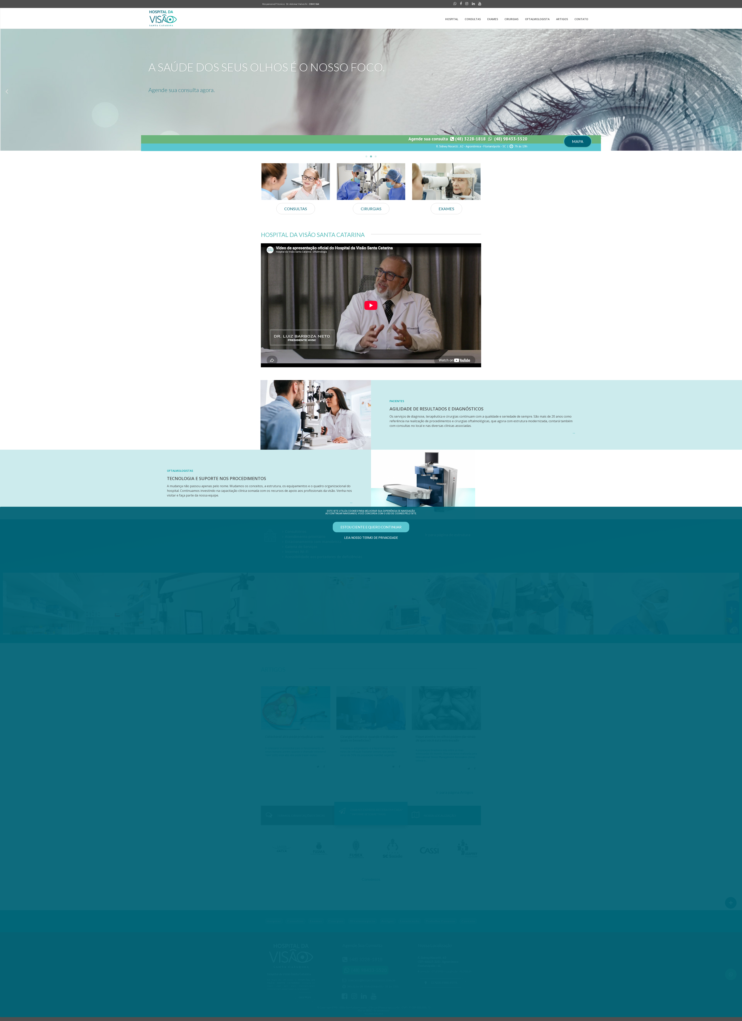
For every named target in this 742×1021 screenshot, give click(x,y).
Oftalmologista (537, 19)
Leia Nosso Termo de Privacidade (371, 538)
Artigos (562, 19)
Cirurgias (511, 19)
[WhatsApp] (454, 4)
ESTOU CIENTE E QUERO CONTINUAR (371, 527)
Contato (581, 19)
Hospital (451, 19)
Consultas (473, 19)
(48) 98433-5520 (509, 139)
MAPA (577, 141)
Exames (492, 19)
